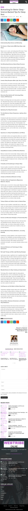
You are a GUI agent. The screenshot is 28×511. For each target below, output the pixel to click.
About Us (5, 505)
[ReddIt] (17, 20)
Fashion (2, 487)
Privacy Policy (22, 505)
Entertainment (3, 493)
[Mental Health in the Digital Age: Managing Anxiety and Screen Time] (23, 354)
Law (9, 408)
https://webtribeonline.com (14, 344)
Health (5, 4)
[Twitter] (5, 20)
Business (2, 491)
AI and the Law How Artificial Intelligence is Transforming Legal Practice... (16, 433)
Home (2, 4)
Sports (2, 497)
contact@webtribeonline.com (16, 453)
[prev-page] (13, 363)
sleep (11, 318)
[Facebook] (2, 20)
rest (8, 318)
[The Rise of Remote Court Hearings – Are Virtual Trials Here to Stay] (4, 415)
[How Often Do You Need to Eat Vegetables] (14, 354)
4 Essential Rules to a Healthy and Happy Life (5, 359)
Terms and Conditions (14, 507)
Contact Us (10, 505)
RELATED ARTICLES (9, 349)
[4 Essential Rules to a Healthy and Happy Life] (5, 354)
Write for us (16, 505)
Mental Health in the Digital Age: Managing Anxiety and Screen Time (23, 359)
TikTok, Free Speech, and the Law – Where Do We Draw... (16, 406)
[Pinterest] (8, 20)
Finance (2, 495)
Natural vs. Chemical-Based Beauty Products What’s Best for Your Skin (21, 330)
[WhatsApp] (11, 20)
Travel (2, 499)
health (5, 318)
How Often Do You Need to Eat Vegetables (14, 359)
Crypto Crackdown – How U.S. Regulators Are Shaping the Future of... (17, 426)
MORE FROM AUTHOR (18, 349)
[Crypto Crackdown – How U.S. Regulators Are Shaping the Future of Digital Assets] (4, 429)
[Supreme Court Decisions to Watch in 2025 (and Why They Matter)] (4, 421)
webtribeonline (4, 16)
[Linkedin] (14, 20)
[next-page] (14, 363)
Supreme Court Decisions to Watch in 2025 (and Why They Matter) (17, 419)
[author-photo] (14, 338)
